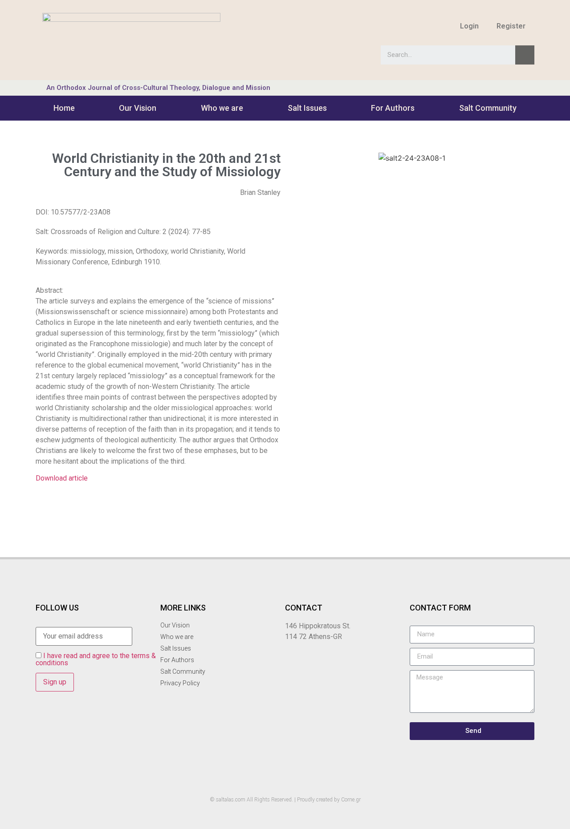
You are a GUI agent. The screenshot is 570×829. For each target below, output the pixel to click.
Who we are (222, 108)
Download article (62, 478)
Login (469, 26)
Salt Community (488, 108)
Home (64, 108)
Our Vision (137, 108)
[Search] (524, 55)
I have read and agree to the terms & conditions (96, 659)
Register (511, 26)
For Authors (393, 108)
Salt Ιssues (307, 108)
